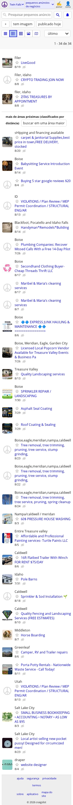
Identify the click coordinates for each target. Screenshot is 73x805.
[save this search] (67, 15)
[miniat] (13, 33)
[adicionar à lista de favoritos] (17, 62)
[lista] (5, 33)
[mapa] (36, 33)
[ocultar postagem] (24, 67)
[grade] (21, 33)
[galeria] (28, 33)
